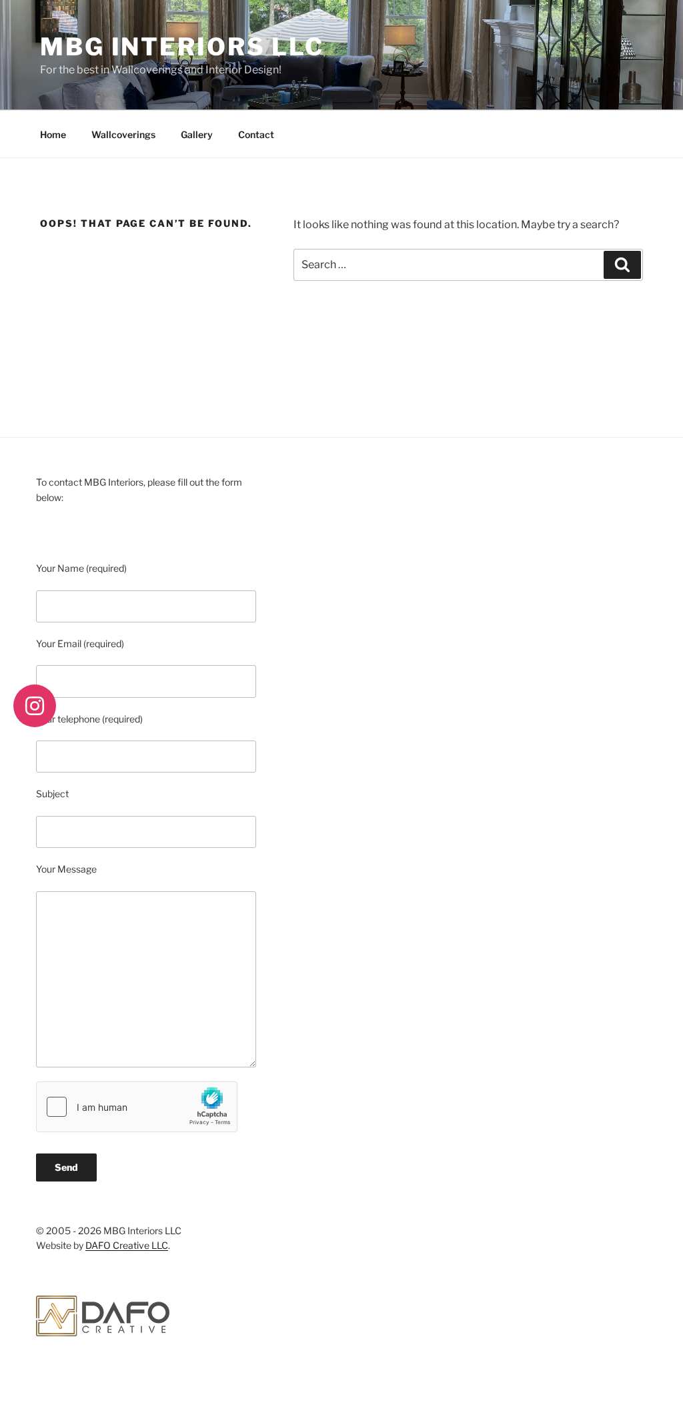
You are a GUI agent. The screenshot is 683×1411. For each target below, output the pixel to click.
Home (53, 134)
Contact (256, 134)
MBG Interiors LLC (182, 46)
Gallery (197, 134)
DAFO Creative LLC (126, 1245)
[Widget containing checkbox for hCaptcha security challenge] (136, 1106)
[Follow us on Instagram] (34, 705)
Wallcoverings (123, 134)
